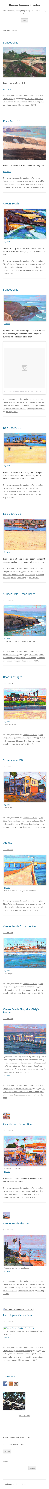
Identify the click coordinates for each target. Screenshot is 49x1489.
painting (14, 578)
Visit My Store (24, 1415)
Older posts (9, 1376)
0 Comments (8, 600)
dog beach (7, 574)
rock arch (14, 187)
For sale (6, 1337)
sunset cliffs (16, 105)
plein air (14, 661)
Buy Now (7, 89)
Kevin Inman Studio (24, 5)
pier (10, 744)
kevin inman (8, 102)
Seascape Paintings (11, 181)
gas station (13, 1194)
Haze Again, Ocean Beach (18, 1315)
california (39, 98)
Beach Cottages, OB (15, 677)
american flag (14, 1287)
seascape (23, 1095)
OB (15, 102)
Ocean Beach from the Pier (19, 926)
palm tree (15, 827)
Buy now (7, 241)
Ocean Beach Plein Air (16, 1223)
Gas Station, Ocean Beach (18, 1124)
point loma (30, 1357)
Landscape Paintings (31, 95)
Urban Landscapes (23, 738)
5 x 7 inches (29, 98)
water (29, 993)
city (18, 824)
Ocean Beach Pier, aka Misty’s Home (21, 1010)
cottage (12, 741)
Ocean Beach (11, 203)
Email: (5, 1444)
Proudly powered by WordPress (15, 1484)
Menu (24, 20)
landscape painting (37, 405)
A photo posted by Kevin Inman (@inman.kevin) (24, 391)
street (30, 827)
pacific (11, 993)
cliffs (8, 184)
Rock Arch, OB (11, 121)
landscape (16, 574)
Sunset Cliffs (10, 42)
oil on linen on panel (36, 102)
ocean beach (22, 102)
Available (7, 324)
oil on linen (21, 408)
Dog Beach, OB (12, 428)
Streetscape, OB (13, 760)
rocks (20, 270)
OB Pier (7, 843)
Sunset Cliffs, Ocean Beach (19, 594)
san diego (7, 105)
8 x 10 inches (34, 181)
